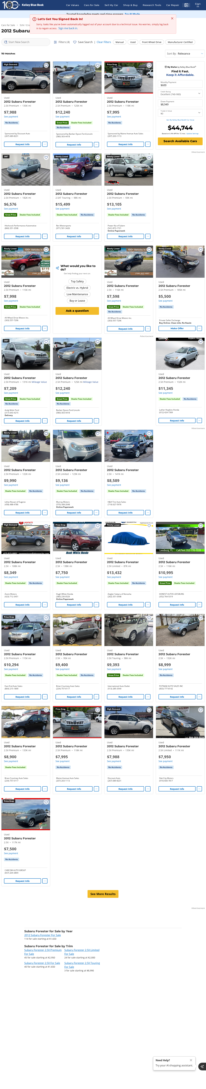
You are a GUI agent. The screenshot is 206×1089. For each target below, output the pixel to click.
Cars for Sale (91, 5)
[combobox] (25, 42)
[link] (11, 122)
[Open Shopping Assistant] (202, 1066)
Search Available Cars (180, 141)
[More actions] (44, 144)
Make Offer (177, 328)
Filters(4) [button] (64, 42)
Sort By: (171, 53)
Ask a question (77, 311)
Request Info (22, 144)
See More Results (103, 894)
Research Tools (152, 5)
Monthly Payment (168, 82)
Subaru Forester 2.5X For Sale (42, 963)
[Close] (191, 1060)
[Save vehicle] (46, 65)
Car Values (72, 5)
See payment (11, 116)
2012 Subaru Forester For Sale (42, 935)
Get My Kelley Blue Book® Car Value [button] (180, 120)
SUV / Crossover (28, 25)
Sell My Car (111, 5)
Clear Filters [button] (104, 42)
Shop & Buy (130, 5)
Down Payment (167, 102)
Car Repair (172, 5)
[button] (186, 5)
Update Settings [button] (192, 133)
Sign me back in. (68, 28)
